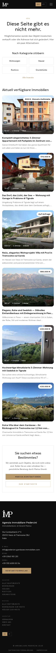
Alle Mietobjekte (11, 604)
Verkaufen (7, 619)
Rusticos (15, 70)
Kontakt (6, 625)
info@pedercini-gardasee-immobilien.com (21, 549)
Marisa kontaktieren (28, 477)
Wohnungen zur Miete (13, 607)
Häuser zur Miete (11, 610)
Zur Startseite (28, 484)
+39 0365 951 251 (10, 556)
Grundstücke (41, 70)
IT (44, 4)
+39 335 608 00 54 (11, 563)
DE (38, 4)
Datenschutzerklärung (21, 650)
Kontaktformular (17, 571)
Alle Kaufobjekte (11, 583)
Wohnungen (14, 61)
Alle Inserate (28, 77)
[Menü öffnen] (51, 4)
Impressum (42, 650)
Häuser (41, 61)
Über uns (6, 622)
